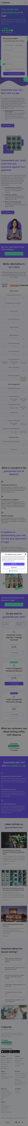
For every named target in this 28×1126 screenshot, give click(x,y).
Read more (12, 560)
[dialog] (14, 563)
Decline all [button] (14, 567)
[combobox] (25, 554)
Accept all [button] (14, 564)
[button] (14, 571)
